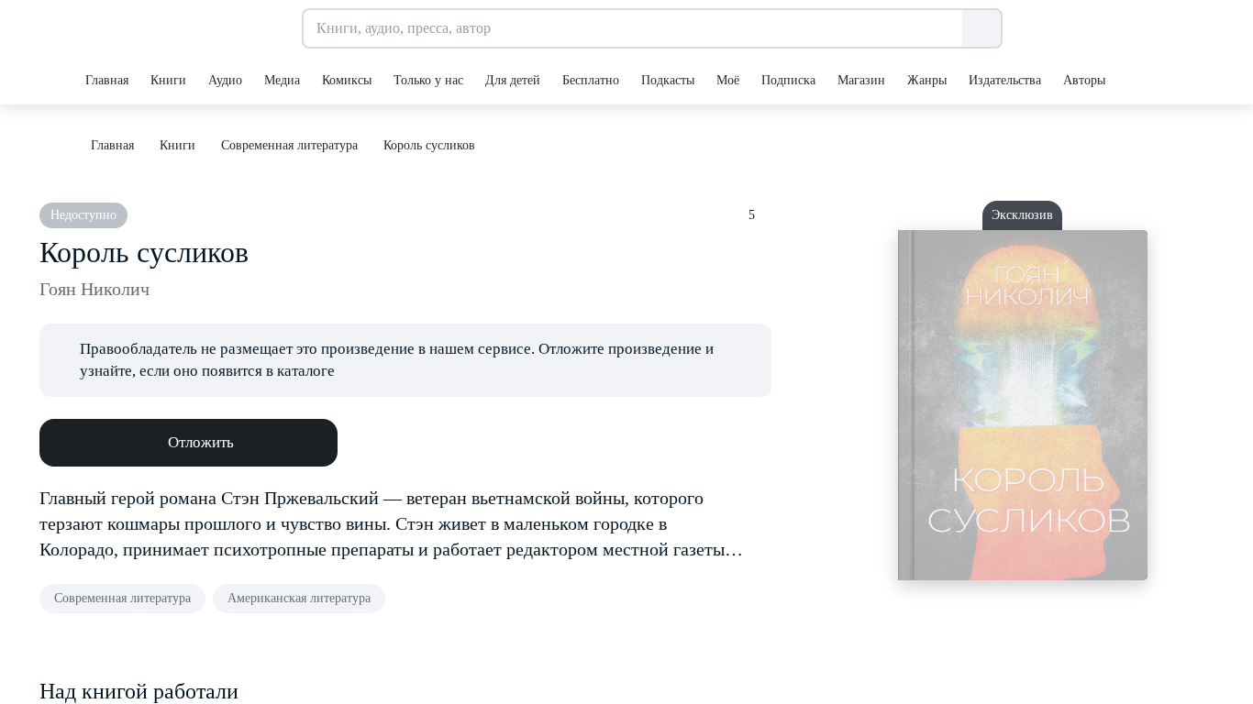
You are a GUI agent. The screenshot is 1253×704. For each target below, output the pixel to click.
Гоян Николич (94, 289)
